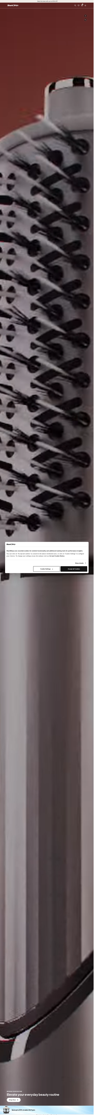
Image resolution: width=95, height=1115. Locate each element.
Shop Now (12, 1100)
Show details (79, 563)
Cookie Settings (45, 569)
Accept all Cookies (74, 569)
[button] (75, 5)
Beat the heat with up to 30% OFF (47, 1)
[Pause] (85, 15)
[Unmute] (85, 19)
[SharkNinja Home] (12, 5)
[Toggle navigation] (85, 5)
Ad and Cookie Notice (56, 556)
